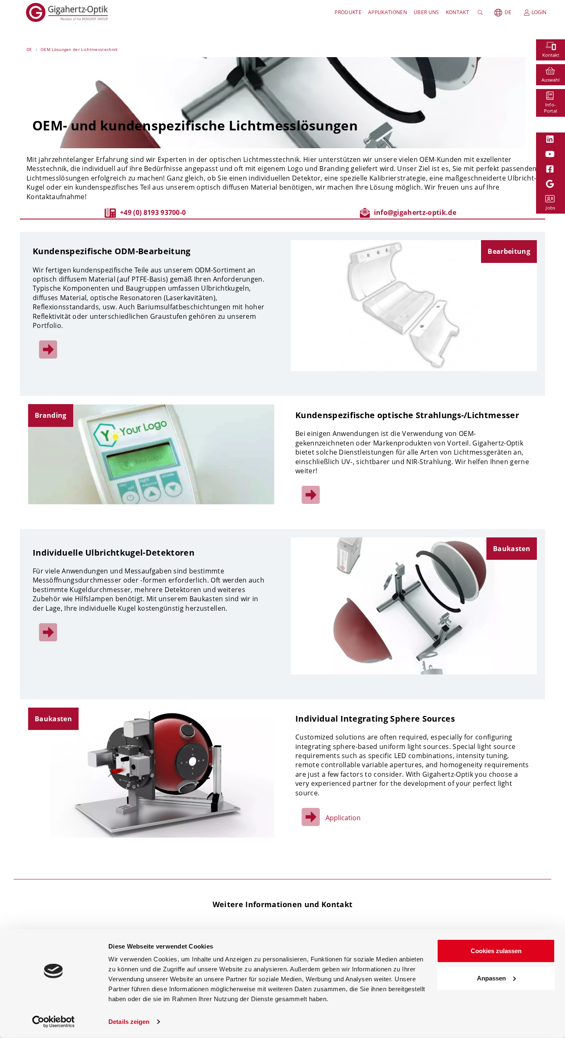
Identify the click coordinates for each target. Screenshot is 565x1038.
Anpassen (491, 977)
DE (508, 12)
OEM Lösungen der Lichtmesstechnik (79, 49)
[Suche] (481, 12)
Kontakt (457, 12)
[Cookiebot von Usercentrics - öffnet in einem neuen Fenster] (53, 1022)
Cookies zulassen (496, 950)
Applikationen (387, 12)
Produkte (348, 12)
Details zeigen (128, 1021)
